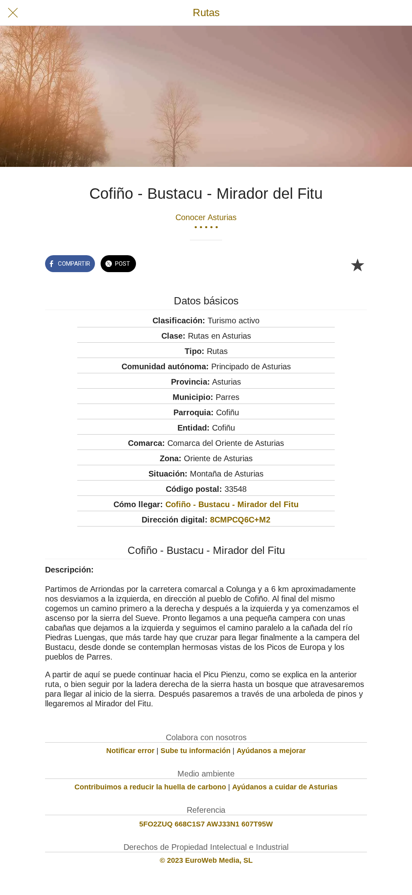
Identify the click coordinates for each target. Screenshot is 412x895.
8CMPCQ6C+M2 (240, 519)
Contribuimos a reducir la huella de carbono (150, 787)
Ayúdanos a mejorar (271, 751)
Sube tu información (196, 751)
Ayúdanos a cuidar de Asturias (285, 787)
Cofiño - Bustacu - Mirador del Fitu (232, 504)
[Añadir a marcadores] (357, 264)
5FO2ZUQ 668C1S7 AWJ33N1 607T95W (206, 824)
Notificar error (130, 751)
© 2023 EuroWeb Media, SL (206, 860)
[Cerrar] (13, 13)
